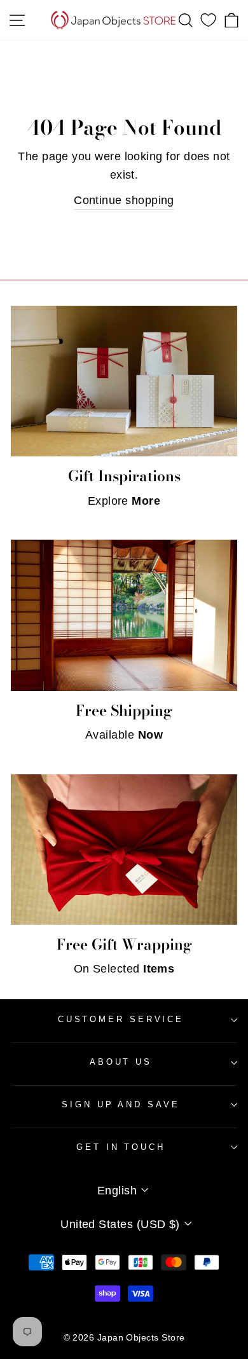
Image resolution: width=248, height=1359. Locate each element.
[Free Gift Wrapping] (124, 849)
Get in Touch (120, 1147)
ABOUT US (121, 1062)
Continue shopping (124, 200)
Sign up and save (120, 1104)
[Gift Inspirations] (124, 381)
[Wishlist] (208, 20)
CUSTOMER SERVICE (121, 1019)
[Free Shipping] (124, 615)
